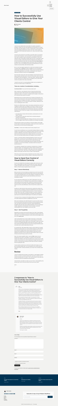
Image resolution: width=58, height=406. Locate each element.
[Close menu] (50, 2)
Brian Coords (6, 5)
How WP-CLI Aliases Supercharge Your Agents (45, 380)
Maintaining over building (25, 379)
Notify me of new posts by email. (20, 363)
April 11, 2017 (21, 317)
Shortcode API (31, 72)
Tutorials (18, 12)
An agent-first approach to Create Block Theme (11, 380)
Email (15, 353)
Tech (16, 12)
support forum (21, 216)
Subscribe (51, 8)
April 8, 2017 (20, 287)
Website (15, 357)
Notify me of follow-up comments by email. (22, 361)
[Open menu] (48, 5)
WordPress (23, 68)
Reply (19, 311)
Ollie (36, 404)
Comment (16, 338)
